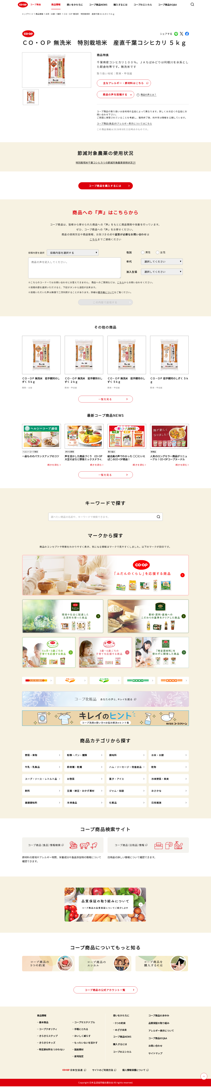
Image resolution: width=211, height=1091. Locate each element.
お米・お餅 (50, 14)
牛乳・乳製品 (32, 767)
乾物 (153, 767)
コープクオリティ (48, 1029)
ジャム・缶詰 (116, 790)
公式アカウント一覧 (105, 990)
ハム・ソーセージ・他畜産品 (125, 767)
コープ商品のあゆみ (158, 1015)
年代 (129, 261)
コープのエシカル (143, 4)
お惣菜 (70, 778)
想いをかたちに (75, 4)
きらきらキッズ (47, 1042)
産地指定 (79, 1056)
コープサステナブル (84, 1022)
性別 (129, 252)
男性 (148, 252)
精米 (59, 14)
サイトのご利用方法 (102, 1070)
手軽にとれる (81, 1029)
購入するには (120, 4)
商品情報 (56, 4)
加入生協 (132, 272)
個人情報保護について (134, 1070)
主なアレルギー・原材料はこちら (123, 83)
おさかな (156, 790)
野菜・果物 (31, 755)
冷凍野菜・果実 (160, 778)
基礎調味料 (31, 802)
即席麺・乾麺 (74, 767)
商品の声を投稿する (115, 94)
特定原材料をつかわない (52, 1049)
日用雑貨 (156, 802)
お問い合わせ (155, 1045)
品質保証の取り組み (158, 1023)
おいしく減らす (82, 1035)
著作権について (106, 292)
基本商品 (43, 1022)
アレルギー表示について (161, 1030)
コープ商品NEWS (98, 4)
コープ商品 (35, 4)
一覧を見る (105, 399)
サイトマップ (155, 1053)
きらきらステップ (48, 1035)
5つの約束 (120, 1023)
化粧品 (113, 802)
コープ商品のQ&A (167, 4)
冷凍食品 (72, 802)
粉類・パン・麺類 (77, 755)
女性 (162, 252)
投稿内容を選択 (36, 252)
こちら (94, 239)
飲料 (27, 790)
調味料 (113, 755)
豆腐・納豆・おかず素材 (80, 790)
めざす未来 (121, 1029)
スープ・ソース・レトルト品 (41, 778)
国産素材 (79, 1049)
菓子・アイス (116, 778)
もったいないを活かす (85, 1042)
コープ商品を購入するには (105, 185)
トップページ (27, 14)
